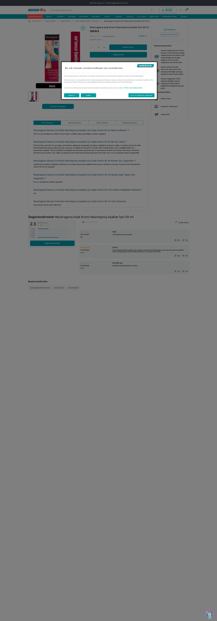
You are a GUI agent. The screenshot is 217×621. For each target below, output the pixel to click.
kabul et (72, 95)
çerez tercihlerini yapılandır (141, 95)
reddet (88, 95)
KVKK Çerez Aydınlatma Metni (133, 88)
